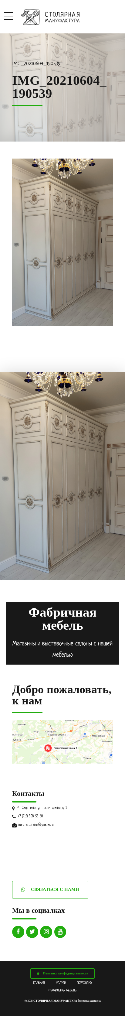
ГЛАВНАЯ (39, 983)
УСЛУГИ (61, 983)
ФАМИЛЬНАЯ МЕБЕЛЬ (62, 990)
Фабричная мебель (62, 618)
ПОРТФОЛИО (84, 983)
